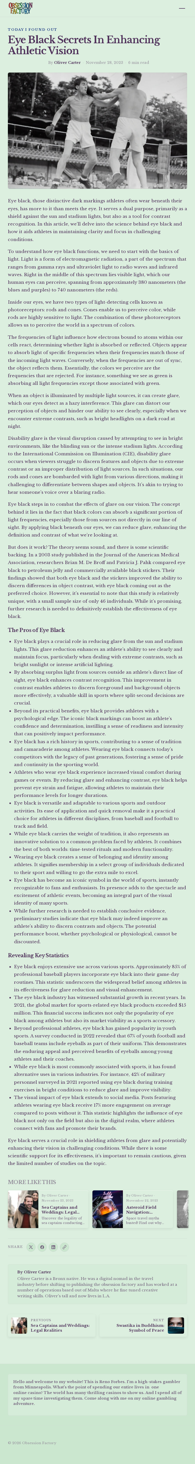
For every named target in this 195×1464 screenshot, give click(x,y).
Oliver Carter (67, 62)
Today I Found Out (33, 30)
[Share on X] (31, 1247)
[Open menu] (182, 8)
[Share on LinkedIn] (53, 1247)
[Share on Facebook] (42, 1247)
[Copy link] (64, 1247)
